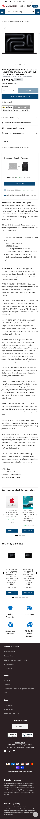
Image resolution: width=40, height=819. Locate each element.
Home (3, 21)
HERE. (8, 794)
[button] (2, 11)
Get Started (20, 726)
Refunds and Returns (11, 713)
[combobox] (20, 11)
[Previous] (4, 515)
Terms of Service (9, 709)
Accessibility (8, 668)
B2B (5, 693)
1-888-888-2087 (9, 652)
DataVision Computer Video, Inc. (22, 771)
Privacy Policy (8, 705)
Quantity (5, 86)
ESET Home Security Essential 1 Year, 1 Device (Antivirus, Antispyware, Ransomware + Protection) (28, 516)
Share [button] (6, 141)
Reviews (7, 685)
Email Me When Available (20, 97)
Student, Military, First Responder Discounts (19, 689)
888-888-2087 (25, 6)
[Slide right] (24, 65)
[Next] (36, 515)
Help (35, 6)
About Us (7, 680)
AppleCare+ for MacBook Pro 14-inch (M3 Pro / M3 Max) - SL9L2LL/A (12, 513)
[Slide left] (15, 65)
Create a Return (9, 664)
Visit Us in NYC (20, 743)
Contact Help (8, 656)
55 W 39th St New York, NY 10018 (15, 660)
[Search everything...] (33, 11)
